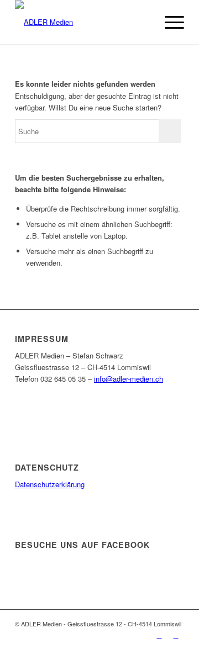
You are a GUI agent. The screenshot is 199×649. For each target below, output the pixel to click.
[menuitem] (143, 22)
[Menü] (169, 22)
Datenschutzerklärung (50, 484)
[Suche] (143, 22)
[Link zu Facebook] (159, 635)
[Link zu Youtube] (175, 635)
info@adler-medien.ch (128, 378)
